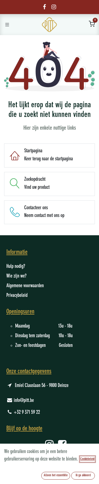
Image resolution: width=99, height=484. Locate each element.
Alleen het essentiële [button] (56, 475)
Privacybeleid (17, 295)
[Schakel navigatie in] (7, 24)
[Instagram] (53, 7)
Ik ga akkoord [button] (83, 475)
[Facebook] (44, 7)
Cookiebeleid (87, 459)
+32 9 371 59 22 (27, 412)
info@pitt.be (24, 400)
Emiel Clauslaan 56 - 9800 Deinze (41, 385)
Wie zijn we (15, 276)
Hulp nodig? (15, 266)
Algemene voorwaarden (25, 285)
